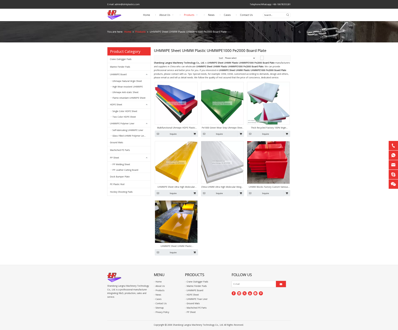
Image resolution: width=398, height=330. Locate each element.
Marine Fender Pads (120, 66)
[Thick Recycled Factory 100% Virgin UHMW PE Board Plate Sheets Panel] (268, 102)
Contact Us (161, 303)
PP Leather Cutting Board (125, 169)
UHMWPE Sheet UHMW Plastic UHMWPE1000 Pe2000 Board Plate (176, 246)
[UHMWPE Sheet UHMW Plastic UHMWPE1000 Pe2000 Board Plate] (176, 221)
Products (159, 290)
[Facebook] (234, 293)
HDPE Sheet (116, 104)
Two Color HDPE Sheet (124, 116)
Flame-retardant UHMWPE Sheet (129, 97)
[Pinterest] (261, 293)
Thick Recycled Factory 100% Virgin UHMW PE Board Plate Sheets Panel (268, 127)
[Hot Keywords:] (288, 15)
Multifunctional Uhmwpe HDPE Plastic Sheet (176, 127)
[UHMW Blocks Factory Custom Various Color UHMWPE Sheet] (268, 162)
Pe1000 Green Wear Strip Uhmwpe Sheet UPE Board (222, 127)
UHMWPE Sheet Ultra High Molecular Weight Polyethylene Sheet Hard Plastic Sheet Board (176, 186)
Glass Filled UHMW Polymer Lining (129, 135)
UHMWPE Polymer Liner (122, 123)
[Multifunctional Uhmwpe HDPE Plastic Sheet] (176, 102)
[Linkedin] (239, 293)
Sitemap (159, 307)
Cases (158, 299)
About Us (160, 285)
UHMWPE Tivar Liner (197, 299)
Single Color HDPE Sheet (124, 111)
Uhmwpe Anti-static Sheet (125, 92)
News (158, 294)
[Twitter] (245, 293)
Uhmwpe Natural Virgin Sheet (127, 81)
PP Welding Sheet (121, 164)
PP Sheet (114, 157)
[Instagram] (255, 293)
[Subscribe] (281, 284)
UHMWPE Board (118, 74)
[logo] (114, 277)
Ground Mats (116, 142)
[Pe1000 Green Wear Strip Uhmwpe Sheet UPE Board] (222, 102)
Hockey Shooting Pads (121, 191)
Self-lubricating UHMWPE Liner (127, 130)
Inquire (173, 134)
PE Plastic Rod (117, 184)
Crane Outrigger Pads (121, 59)
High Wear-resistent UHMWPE (127, 86)
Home (158, 281)
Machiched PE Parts (120, 150)
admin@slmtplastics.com (127, 4)
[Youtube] (250, 293)
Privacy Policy (162, 312)
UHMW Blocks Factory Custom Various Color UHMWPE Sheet (268, 186)
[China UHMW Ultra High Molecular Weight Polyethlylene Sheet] (222, 162)
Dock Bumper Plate (120, 176)
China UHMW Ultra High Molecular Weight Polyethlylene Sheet (222, 186)
